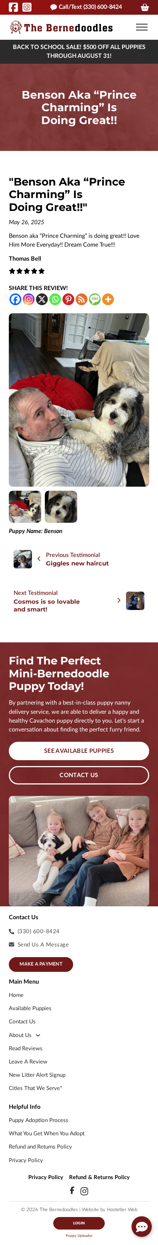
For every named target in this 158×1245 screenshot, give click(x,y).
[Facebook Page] (13, 7)
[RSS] (81, 299)
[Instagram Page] (27, 7)
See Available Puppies (79, 751)
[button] (141, 27)
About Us (20, 1035)
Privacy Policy (26, 1160)
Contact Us (79, 775)
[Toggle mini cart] (145, 7)
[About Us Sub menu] (38, 1035)
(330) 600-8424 (39, 931)
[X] (42, 299)
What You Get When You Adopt (47, 1133)
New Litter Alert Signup (37, 1075)
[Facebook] (15, 299)
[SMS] (95, 299)
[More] (108, 299)
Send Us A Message (43, 945)
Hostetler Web (122, 1209)
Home (16, 995)
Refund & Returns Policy (99, 1177)
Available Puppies (30, 1008)
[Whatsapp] (55, 299)
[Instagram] (29, 299)
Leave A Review (28, 1062)
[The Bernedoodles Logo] (61, 27)
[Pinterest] (68, 299)
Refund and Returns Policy (40, 1147)
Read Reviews (26, 1048)
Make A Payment (40, 964)
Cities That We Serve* (35, 1088)
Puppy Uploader (79, 1236)
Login (79, 1223)
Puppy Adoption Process (38, 1120)
